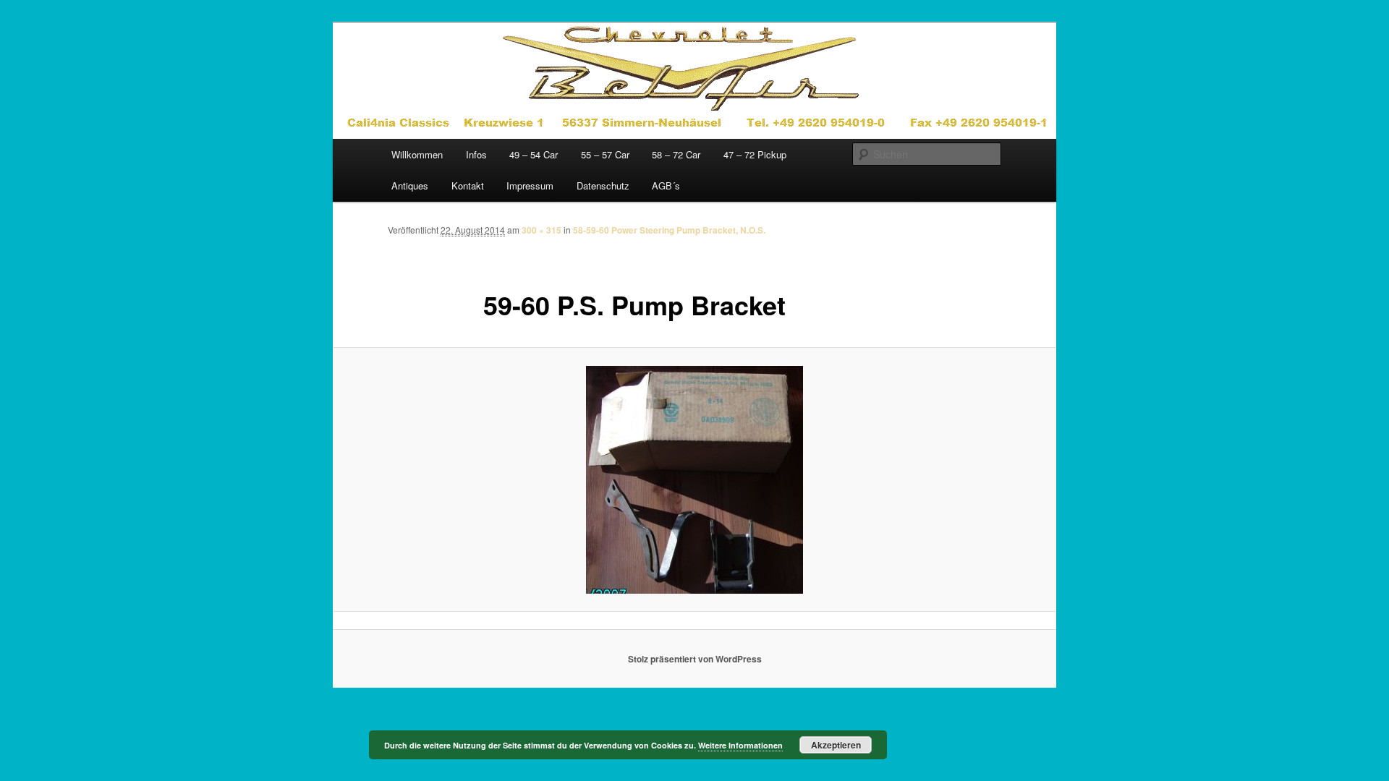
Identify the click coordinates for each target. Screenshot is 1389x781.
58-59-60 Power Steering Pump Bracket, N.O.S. (669, 229)
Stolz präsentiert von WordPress (695, 658)
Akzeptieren (836, 744)
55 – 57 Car (605, 154)
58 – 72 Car (676, 154)
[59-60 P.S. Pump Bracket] (694, 480)
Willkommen (417, 154)
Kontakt (467, 185)
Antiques (409, 185)
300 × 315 (541, 229)
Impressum (529, 185)
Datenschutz (603, 185)
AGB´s (666, 185)
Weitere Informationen (740, 745)
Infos (476, 154)
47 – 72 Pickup (754, 154)
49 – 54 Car (533, 154)
